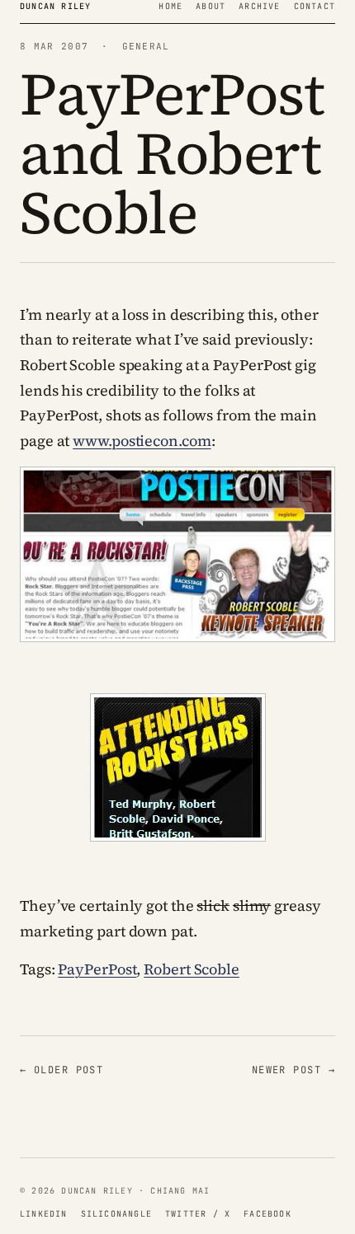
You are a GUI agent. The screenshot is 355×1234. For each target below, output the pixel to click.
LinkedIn (44, 1213)
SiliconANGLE (116, 1213)
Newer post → (293, 1070)
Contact (314, 6)
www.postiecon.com (142, 440)
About (210, 6)
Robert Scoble (191, 969)
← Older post (61, 1070)
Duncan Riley (55, 6)
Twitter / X (197, 1213)
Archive (259, 6)
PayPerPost (97, 969)
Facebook (267, 1213)
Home (170, 6)
